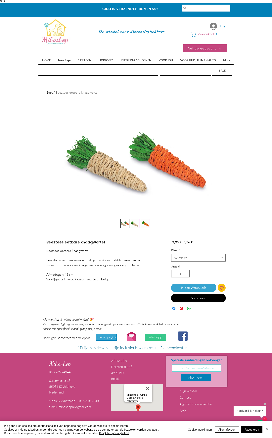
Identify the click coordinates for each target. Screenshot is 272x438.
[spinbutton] (180, 273)
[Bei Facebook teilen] (173, 308)
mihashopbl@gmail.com (75, 407)
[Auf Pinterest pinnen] (181, 308)
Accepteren (252, 429)
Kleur (175, 250)
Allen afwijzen (227, 429)
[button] (209, 34)
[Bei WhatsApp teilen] (189, 308)
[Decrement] (174, 273)
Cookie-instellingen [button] (200, 429)
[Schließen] (267, 429)
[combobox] (198, 258)
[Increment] (186, 273)
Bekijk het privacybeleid (114, 433)
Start (49, 92)
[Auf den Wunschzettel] (222, 288)
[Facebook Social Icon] (183, 336)
